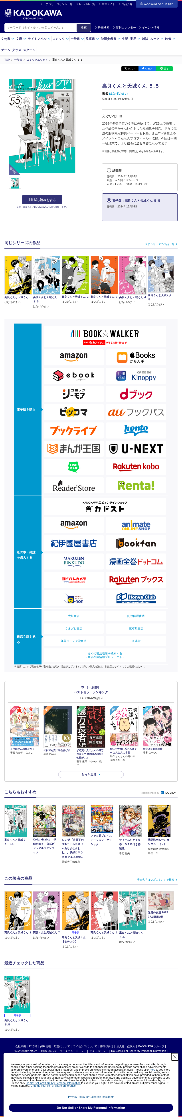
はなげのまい (118, 93)
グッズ (16, 50)
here (152, 1069)
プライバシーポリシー (73, 1051)
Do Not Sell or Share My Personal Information (138, 1051)
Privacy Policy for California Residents (91, 1097)
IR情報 (33, 1046)
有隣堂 (136, 641)
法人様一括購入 (126, 1046)
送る (166, 68)
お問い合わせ (49, 1051)
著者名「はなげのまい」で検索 (155, 879)
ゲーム (5, 50)
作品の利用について (26, 1051)
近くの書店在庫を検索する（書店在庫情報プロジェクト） (105, 655)
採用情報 (45, 1046)
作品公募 (127, 4)
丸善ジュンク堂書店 (74, 641)
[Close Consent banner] (174, 1056)
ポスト (131, 68)
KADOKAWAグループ (151, 1046)
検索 (84, 27)
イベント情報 (150, 27)
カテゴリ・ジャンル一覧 (57, 4)
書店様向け (106, 1046)
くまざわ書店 (73, 628)
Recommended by (150, 792)
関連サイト (108, 4)
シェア (148, 68)
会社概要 (20, 1046)
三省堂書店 (136, 628)
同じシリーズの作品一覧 (159, 244)
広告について (62, 1046)
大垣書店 (73, 616)
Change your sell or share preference (53, 1085)
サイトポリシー (98, 1051)
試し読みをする (45, 200)
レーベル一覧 (87, 4)
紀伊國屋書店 (136, 616)
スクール (29, 50)
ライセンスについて (85, 1046)
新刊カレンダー (126, 27)
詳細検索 (103, 27)
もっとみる (89, 774)
